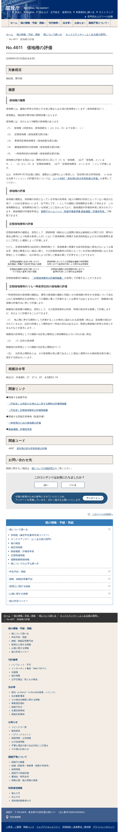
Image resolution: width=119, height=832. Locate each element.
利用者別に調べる (85, 12)
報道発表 (15, 731)
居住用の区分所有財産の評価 (32, 448)
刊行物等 (13, 659)
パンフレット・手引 (21, 664)
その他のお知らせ (20, 749)
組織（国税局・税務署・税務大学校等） (31, 765)
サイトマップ (106, 12)
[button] (33, 23)
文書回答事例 (17, 710)
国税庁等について (17, 757)
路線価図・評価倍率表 (20, 429)
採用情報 (15, 769)
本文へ (18, 12)
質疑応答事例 (17, 714)
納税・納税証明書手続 (21, 579)
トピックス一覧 (19, 727)
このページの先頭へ (102, 514)
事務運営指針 (17, 703)
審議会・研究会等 (20, 776)
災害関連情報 (18, 555)
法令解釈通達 (17, 696)
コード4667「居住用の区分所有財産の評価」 (76, 178)
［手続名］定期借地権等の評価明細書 (28, 410)
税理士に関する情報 (19, 586)
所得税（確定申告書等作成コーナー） (30, 535)
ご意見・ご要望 (13, 827)
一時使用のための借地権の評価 (24, 422)
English (30, 12)
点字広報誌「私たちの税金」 (25, 679)
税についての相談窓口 (43, 468)
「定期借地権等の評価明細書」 (48, 277)
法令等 (11, 687)
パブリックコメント (21, 734)
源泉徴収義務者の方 (21, 800)
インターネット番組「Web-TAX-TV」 (29, 668)
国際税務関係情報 (20, 559)
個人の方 (15, 793)
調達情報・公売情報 (21, 738)
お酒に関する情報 (18, 594)
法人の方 (15, 797)
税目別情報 (16, 547)
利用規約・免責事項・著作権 (76, 827)
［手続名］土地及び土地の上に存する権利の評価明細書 (37, 403)
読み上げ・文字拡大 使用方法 (55, 12)
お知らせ (13, 722)
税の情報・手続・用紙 (28, 34)
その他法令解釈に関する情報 (25, 699)
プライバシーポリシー (104, 827)
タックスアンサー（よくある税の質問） (86, 34)
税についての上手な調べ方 (25, 563)
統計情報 (15, 675)
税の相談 (15, 543)
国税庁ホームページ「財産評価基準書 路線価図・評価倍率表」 (74, 211)
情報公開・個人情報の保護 (24, 780)
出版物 (14, 672)
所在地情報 (15, 817)
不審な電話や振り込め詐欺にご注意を (29, 745)
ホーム (13, 22)
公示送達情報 (17, 742)
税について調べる (52, 34)
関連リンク (28, 827)
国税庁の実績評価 (20, 773)
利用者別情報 (15, 788)
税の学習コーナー (18, 601)
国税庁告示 (16, 707)
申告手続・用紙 (17, 571)
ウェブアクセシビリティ (48, 827)
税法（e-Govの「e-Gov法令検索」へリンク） (33, 692)
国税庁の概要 (17, 762)
